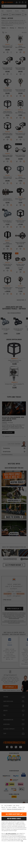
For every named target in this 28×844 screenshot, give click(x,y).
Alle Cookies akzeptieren (13, 814)
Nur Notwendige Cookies (14, 819)
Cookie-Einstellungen (14, 809)
